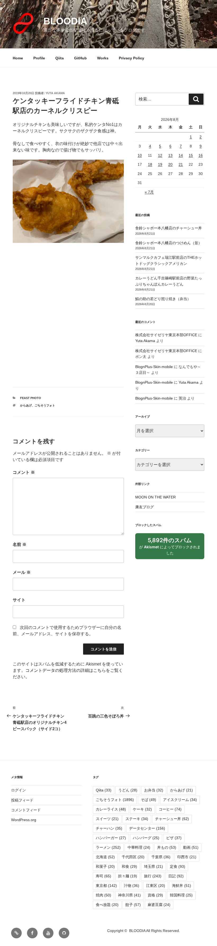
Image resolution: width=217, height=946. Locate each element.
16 (200, 155)
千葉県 (160, 857)
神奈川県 (129, 895)
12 (160, 155)
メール (22, 572)
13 (170, 155)
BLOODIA (65, 21)
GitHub (80, 58)
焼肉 (103, 895)
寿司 (103, 876)
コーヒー (170, 809)
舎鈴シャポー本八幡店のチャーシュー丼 (168, 228)
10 (140, 155)
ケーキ (142, 809)
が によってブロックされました (170, 548)
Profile (39, 58)
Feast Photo (30, 398)
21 (181, 164)
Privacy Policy (131, 58)
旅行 (152, 876)
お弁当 (153, 790)
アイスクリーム (180, 800)
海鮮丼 (181, 885)
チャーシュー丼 (172, 819)
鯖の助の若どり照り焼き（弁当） (163, 299)
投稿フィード (22, 800)
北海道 (105, 857)
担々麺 (127, 876)
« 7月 (149, 192)
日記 (176, 876)
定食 (177, 866)
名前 (19, 544)
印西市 (186, 857)
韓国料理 (181, 895)
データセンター (147, 828)
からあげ (26, 405)
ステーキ (136, 819)
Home (18, 58)
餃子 (133, 905)
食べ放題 (107, 905)
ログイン (18, 790)
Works (102, 58)
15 (191, 155)
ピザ (174, 838)
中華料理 (139, 847)
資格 (155, 895)
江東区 (155, 885)
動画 (190, 847)
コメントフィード (26, 810)
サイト (19, 600)
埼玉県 (153, 866)
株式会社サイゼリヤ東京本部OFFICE (166, 335)
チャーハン (109, 828)
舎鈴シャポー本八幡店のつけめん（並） (168, 243)
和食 (129, 866)
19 (160, 164)
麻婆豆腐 (159, 905)
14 (181, 155)
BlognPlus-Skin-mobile (154, 367)
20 (170, 164)
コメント (24, 472)
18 (150, 164)
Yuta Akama (55, 93)
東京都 (106, 885)
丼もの (166, 847)
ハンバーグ (146, 838)
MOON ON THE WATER (155, 497)
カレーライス (111, 809)
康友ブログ (144, 507)
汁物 (131, 885)
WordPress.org (23, 820)
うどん (127, 790)
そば (148, 800)
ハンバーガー (111, 838)
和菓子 (105, 866)
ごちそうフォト (45, 405)
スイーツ (107, 819)
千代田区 (133, 857)
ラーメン (108, 847)
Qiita (59, 58)
